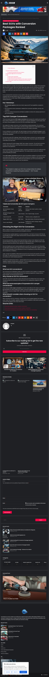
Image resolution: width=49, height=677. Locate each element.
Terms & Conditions (4, 653)
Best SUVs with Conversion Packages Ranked (20, 544)
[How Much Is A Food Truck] (4, 633)
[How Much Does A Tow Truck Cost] (4, 627)
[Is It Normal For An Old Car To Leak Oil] (9, 425)
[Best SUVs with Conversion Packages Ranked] (6, 546)
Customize (8, 672)
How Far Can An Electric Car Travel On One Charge (24, 471)
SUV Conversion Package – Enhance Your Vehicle (20, 549)
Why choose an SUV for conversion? (15, 77)
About (2, 646)
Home (4, 18)
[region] (15, 668)
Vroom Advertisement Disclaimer (7, 649)
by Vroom (12, 674)
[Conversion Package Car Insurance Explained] (39, 384)
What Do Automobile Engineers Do (17, 535)
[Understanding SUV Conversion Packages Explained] (6, 541)
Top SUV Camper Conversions (12, 70)
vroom (6, 30)
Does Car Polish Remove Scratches (12, 598)
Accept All (23, 672)
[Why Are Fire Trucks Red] (4, 638)
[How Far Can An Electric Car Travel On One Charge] (24, 425)
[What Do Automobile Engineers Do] (6, 536)
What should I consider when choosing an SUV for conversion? (19, 80)
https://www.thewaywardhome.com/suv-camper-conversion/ (17, 308)
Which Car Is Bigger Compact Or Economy (15, 14)
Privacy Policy (25, 508)
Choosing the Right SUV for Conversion (14, 73)
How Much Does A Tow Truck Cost (15, 626)
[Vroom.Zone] (9, 3)
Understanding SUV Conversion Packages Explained (21, 540)
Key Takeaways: (12, 68)
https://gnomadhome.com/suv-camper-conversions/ (16, 306)
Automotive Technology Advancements (14, 18)
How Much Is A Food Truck (14, 631)
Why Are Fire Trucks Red (13, 636)
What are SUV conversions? (13, 76)
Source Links (8, 81)
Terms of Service (33, 508)
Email (4, 503)
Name (4, 498)
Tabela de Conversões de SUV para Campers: (16, 72)
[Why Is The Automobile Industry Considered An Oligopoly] (6, 531)
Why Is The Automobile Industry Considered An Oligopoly (22, 529)
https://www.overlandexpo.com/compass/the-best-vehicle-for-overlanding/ (21, 309)
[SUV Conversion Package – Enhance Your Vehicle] (6, 551)
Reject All (15, 672)
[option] (24, 588)
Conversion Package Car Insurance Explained (38, 389)
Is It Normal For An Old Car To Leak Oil (9, 471)
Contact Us (3, 647)
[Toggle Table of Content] (32, 67)
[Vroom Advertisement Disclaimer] (24, 9)
